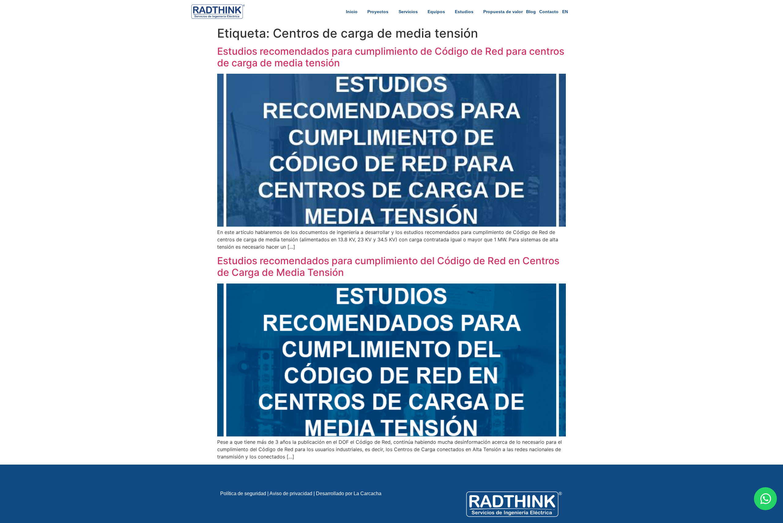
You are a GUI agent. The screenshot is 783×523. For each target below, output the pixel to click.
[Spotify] (521, 475)
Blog (531, 11)
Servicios (408, 11)
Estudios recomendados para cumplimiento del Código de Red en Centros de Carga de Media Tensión (388, 266)
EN (565, 11)
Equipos (436, 11)
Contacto (548, 11)
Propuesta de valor (503, 11)
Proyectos (377, 11)
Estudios (464, 11)
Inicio (352, 11)
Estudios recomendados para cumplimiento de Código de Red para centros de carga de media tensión (390, 57)
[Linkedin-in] (506, 475)
